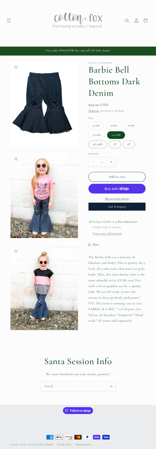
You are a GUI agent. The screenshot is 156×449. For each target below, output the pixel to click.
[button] (8, 20)
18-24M (98, 144)
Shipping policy (84, 444)
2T (115, 144)
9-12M (99, 136)
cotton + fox (25, 444)
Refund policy (64, 444)
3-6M (115, 126)
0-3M (98, 126)
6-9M (133, 126)
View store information (107, 233)
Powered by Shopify (43, 444)
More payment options (117, 198)
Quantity (93, 153)
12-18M (116, 135)
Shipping (93, 110)
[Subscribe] (110, 386)
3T (129, 144)
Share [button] (95, 244)
